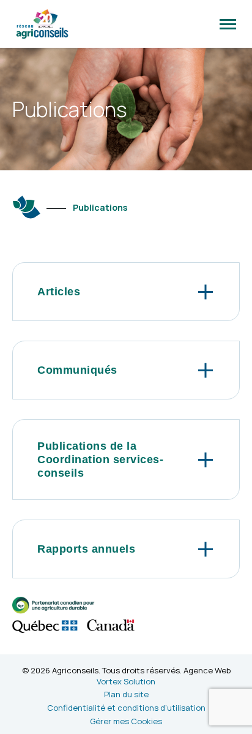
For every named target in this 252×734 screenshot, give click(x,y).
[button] (228, 24)
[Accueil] (27, 207)
